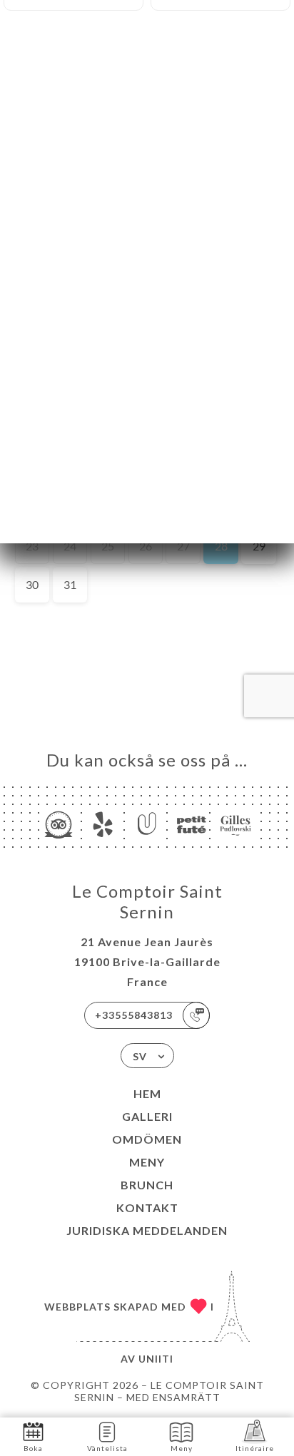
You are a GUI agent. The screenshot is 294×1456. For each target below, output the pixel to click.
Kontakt (147, 1207)
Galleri (147, 1116)
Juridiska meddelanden (147, 1230)
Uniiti (155, 1359)
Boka (33, 1448)
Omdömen (147, 1139)
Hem (147, 1093)
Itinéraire (254, 1448)
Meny (147, 1162)
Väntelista (107, 1448)
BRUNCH (147, 1184)
